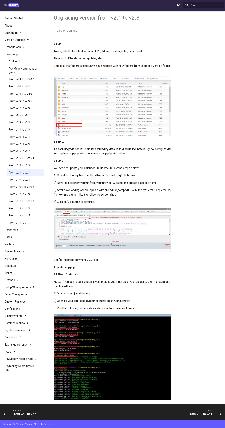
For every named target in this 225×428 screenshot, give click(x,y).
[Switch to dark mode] (178, 5)
